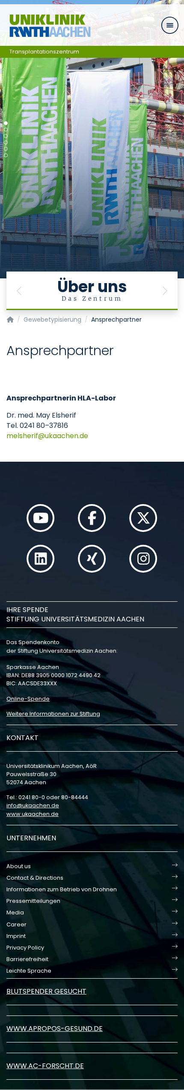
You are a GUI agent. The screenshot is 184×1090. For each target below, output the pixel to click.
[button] (19, 291)
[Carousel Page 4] (6, 142)
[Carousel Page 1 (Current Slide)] (6, 123)
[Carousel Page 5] (6, 149)
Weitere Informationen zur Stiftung (53, 713)
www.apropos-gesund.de (54, 1028)
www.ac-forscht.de (45, 1066)
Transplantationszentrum (44, 52)
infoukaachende (32, 805)
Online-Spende (28, 698)
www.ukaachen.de (32, 814)
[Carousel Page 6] (6, 155)
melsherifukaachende (47, 436)
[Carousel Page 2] (6, 129)
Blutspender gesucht (46, 991)
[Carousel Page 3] (6, 136)
